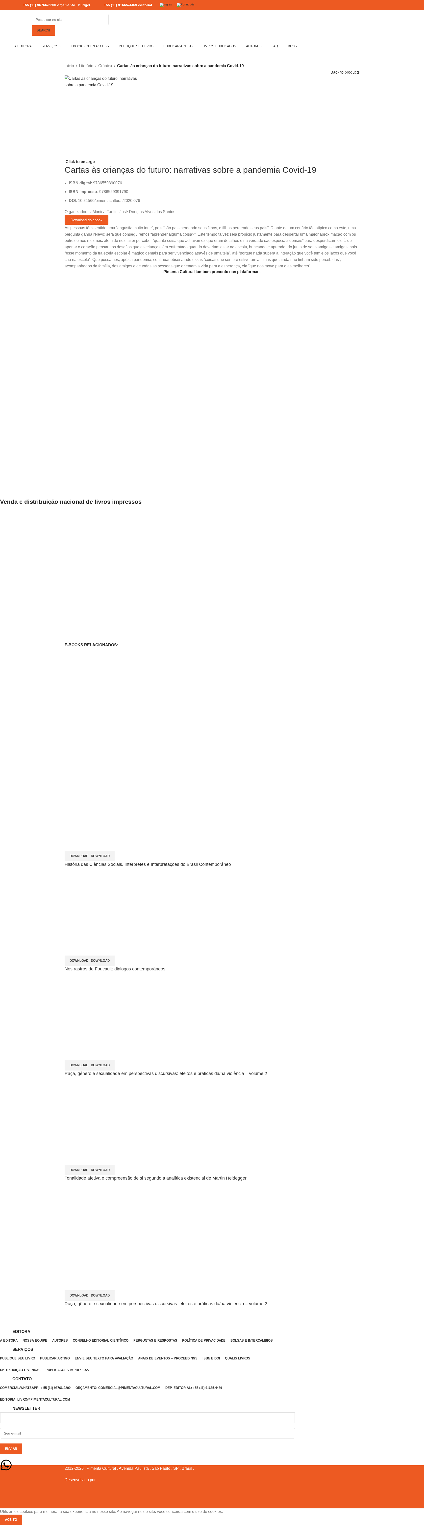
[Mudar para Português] (185, 5)
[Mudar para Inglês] (165, 5)
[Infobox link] (52, 5)
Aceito (11, 1520)
